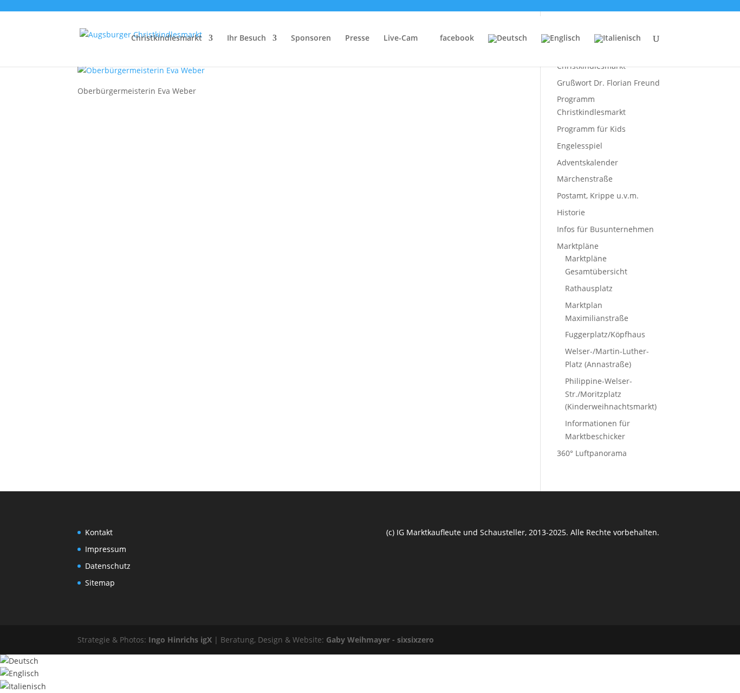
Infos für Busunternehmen (605, 229)
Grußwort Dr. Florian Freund (608, 83)
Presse (357, 38)
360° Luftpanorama (592, 453)
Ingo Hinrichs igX (180, 639)
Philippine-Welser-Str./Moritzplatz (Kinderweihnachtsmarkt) (611, 394)
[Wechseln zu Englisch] (560, 47)
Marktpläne (578, 246)
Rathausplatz (589, 288)
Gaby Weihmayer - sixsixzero (380, 639)
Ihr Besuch (246, 38)
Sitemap (100, 583)
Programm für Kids (591, 129)
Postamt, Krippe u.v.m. (598, 195)
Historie (571, 212)
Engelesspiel (579, 145)
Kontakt (99, 532)
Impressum (105, 549)
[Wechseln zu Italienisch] (617, 47)
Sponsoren (311, 38)
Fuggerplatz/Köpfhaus (605, 334)
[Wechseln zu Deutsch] (19, 661)
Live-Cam (401, 38)
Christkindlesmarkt (166, 38)
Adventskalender (587, 162)
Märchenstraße (585, 179)
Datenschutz (108, 566)
